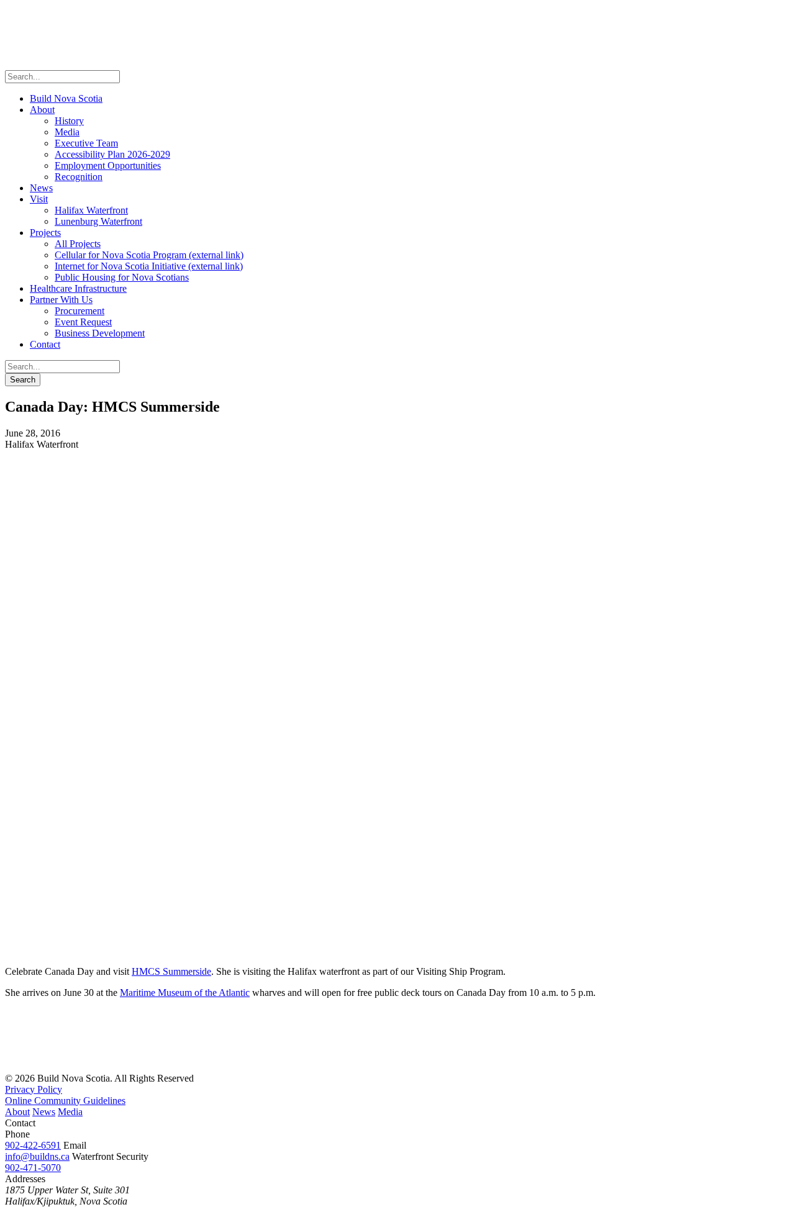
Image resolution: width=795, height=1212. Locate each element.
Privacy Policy (33, 1089)
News (43, 1111)
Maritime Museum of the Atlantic (185, 992)
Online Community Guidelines (65, 1100)
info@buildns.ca (37, 1156)
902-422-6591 (33, 1145)
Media (70, 1111)
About (17, 1111)
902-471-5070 (33, 1167)
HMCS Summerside (171, 971)
